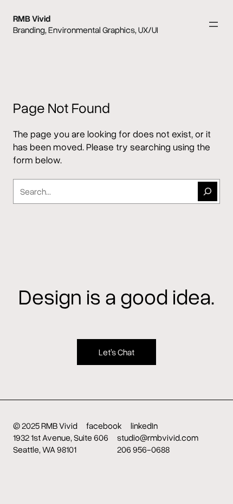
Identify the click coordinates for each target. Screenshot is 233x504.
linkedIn (144, 425)
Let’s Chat (116, 352)
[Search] (207, 191)
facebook (104, 425)
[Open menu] (213, 24)
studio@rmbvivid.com (157, 437)
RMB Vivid (31, 18)
